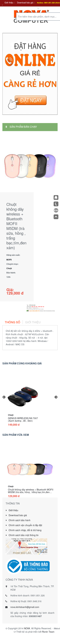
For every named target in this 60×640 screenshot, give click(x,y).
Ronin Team (48, 631)
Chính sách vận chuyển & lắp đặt (25, 525)
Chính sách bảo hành (19, 520)
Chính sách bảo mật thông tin (23, 535)
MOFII (9, 259)
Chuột (9, 268)
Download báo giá (25, 2)
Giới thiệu (8, 2)
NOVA (27, 628)
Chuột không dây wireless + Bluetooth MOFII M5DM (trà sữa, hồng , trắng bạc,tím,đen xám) (30, 492)
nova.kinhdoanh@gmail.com (24, 607)
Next (56, 397)
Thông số (12, 322)
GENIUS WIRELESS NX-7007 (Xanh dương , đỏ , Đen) (23, 419)
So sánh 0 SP (46, 8)
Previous (4, 397)
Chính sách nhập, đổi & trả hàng (24, 530)
